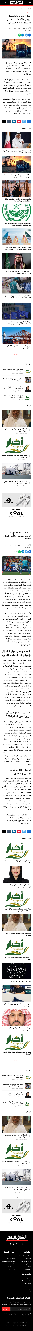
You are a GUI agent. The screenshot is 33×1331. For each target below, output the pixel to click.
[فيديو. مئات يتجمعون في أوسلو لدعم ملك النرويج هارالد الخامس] (28, 380)
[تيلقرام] (22, 35)
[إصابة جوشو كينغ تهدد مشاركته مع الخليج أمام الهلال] (16, 444)
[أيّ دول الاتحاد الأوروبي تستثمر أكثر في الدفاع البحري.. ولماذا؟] (16, 471)
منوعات (29, 529)
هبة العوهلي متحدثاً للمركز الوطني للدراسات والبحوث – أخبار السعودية (13, 388)
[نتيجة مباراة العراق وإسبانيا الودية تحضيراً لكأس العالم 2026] (16, 565)
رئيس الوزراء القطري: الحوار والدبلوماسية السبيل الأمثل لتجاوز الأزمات (16, 151)
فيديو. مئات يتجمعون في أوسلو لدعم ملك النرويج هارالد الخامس (13, 379)
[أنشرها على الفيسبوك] (29, 35)
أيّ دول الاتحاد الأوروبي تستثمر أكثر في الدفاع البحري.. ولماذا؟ (15, 482)
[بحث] (3, 2)
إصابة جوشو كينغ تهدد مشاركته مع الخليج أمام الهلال (14, 456)
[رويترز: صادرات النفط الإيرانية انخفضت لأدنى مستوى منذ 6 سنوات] (16, 48)
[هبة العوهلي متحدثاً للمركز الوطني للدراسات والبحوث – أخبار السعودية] (28, 389)
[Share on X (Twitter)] (26, 35)
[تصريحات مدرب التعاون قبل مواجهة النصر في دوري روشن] (16, 993)
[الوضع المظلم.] (5, 2)
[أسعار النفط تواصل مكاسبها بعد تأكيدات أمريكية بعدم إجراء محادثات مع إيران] (16, 164)
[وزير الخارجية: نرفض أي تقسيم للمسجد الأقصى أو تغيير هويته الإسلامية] (16, 261)
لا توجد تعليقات (26, 31)
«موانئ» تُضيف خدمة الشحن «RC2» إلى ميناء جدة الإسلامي (17, 346)
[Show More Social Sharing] (16, 35)
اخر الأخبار (29, 12)
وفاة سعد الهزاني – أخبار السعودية (21, 981)
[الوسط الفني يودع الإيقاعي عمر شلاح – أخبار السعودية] (16, 418)
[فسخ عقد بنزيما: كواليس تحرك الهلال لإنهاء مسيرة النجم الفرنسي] (28, 398)
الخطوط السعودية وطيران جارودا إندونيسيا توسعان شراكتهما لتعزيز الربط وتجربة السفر (18, 248)
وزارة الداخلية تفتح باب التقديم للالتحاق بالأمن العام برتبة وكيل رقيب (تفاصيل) (17, 224)
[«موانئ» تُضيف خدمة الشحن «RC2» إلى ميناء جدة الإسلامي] (16, 335)
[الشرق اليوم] (16, 2)
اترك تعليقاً (16, 355)
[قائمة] (30, 2)
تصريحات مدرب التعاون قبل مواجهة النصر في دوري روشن (17, 1004)
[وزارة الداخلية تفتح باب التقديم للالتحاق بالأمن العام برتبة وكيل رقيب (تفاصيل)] (16, 212)
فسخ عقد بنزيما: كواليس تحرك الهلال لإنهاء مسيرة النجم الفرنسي (13, 396)
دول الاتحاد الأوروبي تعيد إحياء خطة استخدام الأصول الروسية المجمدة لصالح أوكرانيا (18, 322)
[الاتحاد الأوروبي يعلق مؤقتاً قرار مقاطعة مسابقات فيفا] (28, 371)
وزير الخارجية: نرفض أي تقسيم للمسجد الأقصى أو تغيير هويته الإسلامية (17, 272)
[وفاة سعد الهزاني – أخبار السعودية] (16, 971)
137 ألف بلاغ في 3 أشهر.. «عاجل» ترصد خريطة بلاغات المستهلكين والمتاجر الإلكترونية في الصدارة (17, 297)
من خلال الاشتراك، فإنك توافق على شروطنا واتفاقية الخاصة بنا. (17, 1315)
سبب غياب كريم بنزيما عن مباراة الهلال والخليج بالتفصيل (17, 1053)
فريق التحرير (21, 28)
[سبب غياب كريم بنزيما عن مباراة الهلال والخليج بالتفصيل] (16, 1041)
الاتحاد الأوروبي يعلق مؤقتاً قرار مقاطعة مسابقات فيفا (12, 370)
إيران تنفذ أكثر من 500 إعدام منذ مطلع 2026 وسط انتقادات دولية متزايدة (18, 200)
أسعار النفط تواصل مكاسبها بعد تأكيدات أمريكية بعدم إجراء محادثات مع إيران (16, 175)
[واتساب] (19, 35)
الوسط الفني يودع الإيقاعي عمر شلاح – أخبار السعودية (15, 429)
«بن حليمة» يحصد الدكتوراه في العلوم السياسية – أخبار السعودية (16, 1028)
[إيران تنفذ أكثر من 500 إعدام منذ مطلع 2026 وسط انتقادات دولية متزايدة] (16, 188)
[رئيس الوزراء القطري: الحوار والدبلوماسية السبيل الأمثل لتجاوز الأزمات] (16, 140)
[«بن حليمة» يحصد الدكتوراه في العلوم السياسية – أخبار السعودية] (16, 1017)
